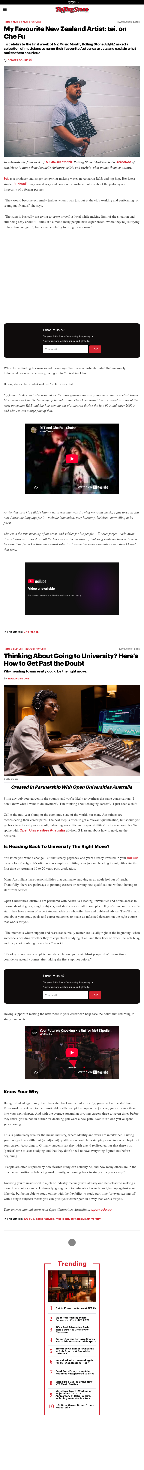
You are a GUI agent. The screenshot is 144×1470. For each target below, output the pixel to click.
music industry (66, 1218)
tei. (6, 178)
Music (16, 22)
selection (123, 162)
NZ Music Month (59, 162)
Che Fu (28, 631)
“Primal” (21, 184)
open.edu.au (101, 1209)
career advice (45, 1218)
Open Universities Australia (42, 830)
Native (81, 1218)
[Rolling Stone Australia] (72, 11)
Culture (18, 649)
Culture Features (35, 649)
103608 (29, 1218)
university (94, 1218)
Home (7, 22)
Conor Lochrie (18, 60)
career (132, 857)
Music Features (32, 22)
